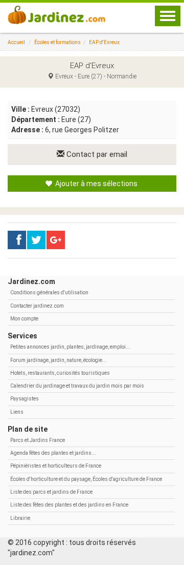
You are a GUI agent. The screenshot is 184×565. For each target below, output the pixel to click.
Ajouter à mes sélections (95, 183)
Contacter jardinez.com (37, 306)
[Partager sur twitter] (36, 240)
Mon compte (24, 318)
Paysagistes (24, 398)
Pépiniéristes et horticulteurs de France (55, 466)
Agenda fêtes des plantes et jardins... (53, 453)
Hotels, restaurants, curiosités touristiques (60, 373)
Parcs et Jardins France (37, 440)
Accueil (16, 42)
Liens (17, 412)
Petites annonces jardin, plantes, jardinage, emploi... (70, 347)
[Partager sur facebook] (17, 240)
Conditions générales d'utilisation (49, 292)
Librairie (20, 518)
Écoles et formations (57, 42)
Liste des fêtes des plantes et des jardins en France (69, 505)
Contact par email (95, 154)
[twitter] (56, 240)
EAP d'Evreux (104, 42)
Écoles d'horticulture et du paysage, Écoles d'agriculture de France (86, 479)
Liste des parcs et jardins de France (51, 492)
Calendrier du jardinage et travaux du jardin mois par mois (77, 386)
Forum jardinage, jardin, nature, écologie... (58, 360)
